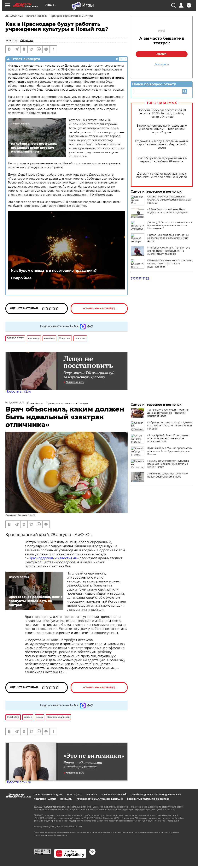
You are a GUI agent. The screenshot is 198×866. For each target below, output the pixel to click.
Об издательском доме (48, 794)
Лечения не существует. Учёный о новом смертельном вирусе (167, 475)
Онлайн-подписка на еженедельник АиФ (156, 794)
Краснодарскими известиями (53, 558)
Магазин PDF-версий (114, 794)
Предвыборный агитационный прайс (100, 799)
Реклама (91, 794)
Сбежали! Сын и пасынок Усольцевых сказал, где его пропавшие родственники (170, 263)
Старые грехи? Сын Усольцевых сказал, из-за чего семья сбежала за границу (169, 199)
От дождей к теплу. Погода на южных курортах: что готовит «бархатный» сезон (161, 144)
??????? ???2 (140, 278)
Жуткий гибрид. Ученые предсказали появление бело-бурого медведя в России (169, 451)
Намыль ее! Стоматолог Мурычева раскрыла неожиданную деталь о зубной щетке (168, 463)
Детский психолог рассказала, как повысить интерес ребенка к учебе (161, 175)
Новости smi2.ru (18, 391)
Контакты (66, 799)
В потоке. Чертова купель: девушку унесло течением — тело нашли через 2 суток (162, 129)
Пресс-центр (74, 794)
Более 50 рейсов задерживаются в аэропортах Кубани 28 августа (162, 160)
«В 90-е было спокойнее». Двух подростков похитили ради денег (167, 211)
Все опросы (161, 64)
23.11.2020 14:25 (14, 15)
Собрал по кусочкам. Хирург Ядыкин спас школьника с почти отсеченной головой (169, 425)
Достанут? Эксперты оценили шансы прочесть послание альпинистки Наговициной (169, 225)
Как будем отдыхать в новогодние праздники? (54, 270)
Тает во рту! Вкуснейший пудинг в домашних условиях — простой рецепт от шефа (168, 412)
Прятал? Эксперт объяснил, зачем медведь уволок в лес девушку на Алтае (168, 238)
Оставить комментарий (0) (99, 308)
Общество (26, 40)
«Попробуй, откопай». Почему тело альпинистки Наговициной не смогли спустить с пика (168, 250)
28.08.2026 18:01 (14, 403)
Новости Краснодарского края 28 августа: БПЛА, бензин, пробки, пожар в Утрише (162, 113)
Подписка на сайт (45, 799)
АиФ (32, 515)
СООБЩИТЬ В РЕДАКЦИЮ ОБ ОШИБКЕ (148, 799)
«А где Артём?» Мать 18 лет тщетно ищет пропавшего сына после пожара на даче (168, 438)
